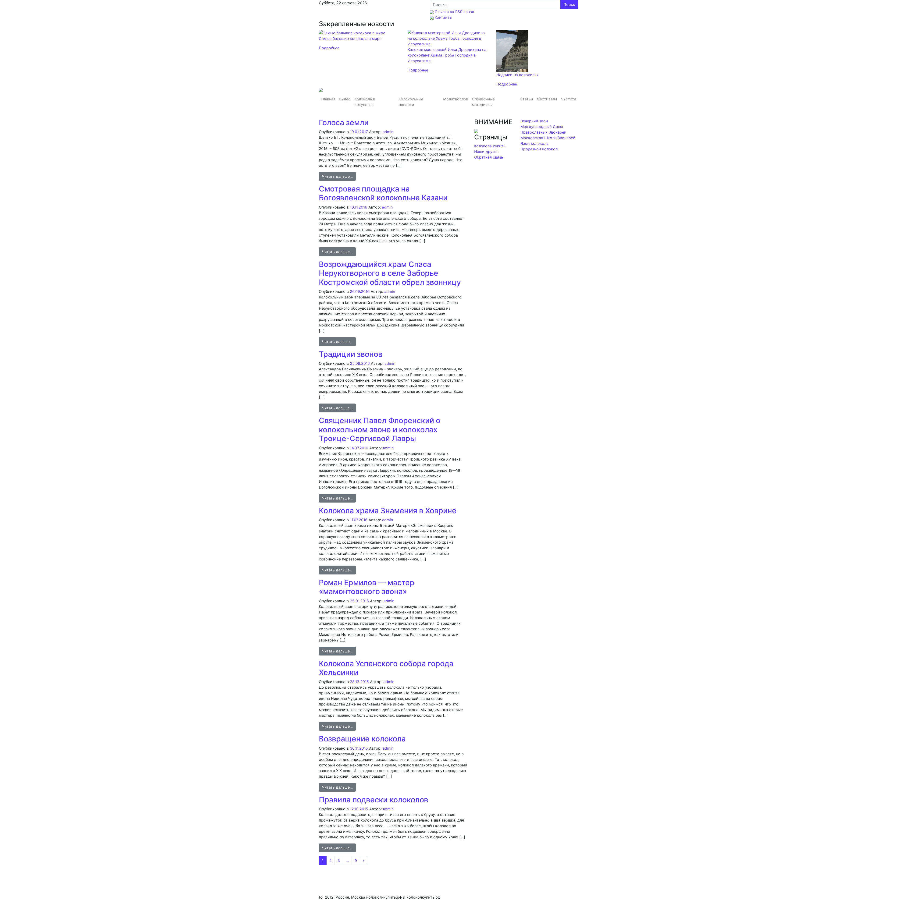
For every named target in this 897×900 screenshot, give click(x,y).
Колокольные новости (411, 102)
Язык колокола (534, 143)
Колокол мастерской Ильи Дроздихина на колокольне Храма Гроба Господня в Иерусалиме (447, 55)
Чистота (568, 99)
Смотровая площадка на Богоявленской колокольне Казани (383, 193)
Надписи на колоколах (517, 74)
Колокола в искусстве (364, 102)
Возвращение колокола (362, 738)
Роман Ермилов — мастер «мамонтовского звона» (366, 587)
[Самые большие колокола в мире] (352, 32)
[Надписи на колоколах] (512, 50)
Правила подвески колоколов (373, 799)
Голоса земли (344, 122)
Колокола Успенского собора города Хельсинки (386, 668)
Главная (328, 99)
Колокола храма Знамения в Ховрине (387, 510)
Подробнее (329, 48)
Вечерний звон (534, 121)
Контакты (443, 17)
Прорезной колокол (539, 149)
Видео (345, 99)
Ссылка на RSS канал (454, 11)
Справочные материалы (483, 102)
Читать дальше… (339, 176)
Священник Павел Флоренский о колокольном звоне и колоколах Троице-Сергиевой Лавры (379, 429)
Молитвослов (455, 99)
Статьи (526, 99)
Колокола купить (489, 146)
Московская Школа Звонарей (547, 137)
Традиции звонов (350, 354)
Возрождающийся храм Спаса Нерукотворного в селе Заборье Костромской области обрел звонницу (390, 273)
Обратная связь (488, 157)
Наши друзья (486, 151)
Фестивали (547, 99)
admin (388, 131)
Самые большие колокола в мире (350, 38)
